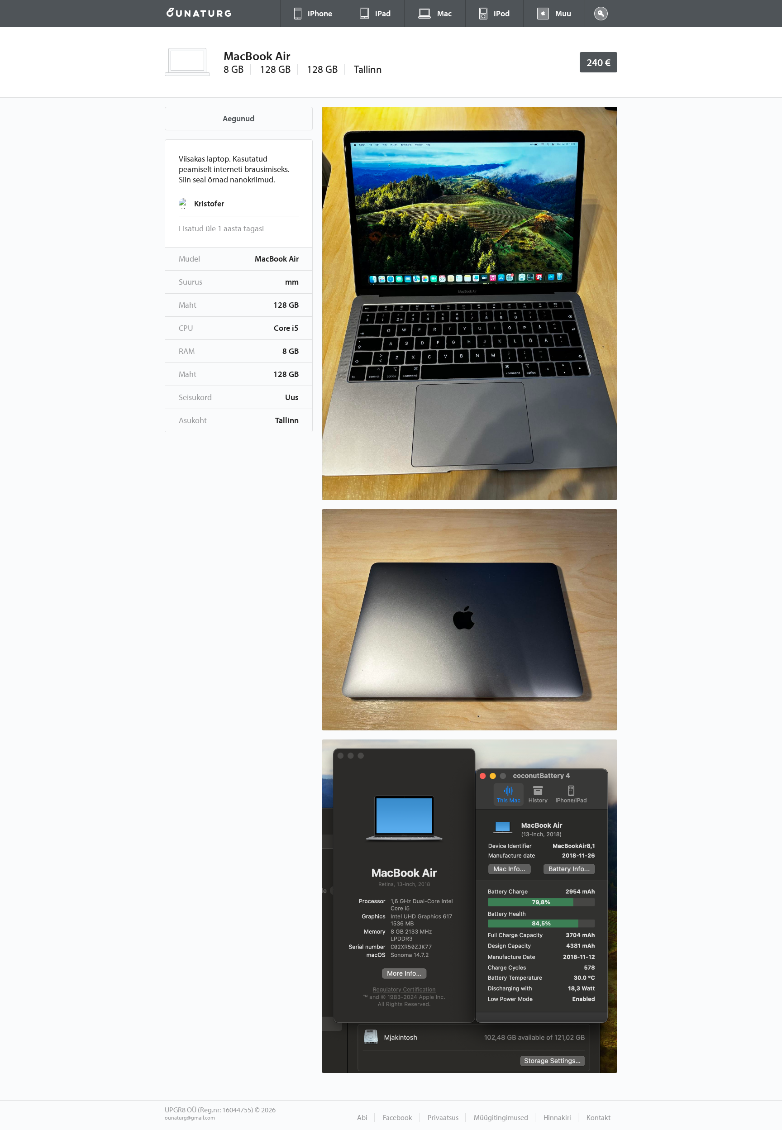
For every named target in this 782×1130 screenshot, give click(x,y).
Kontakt (598, 1117)
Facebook (397, 1117)
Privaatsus (443, 1117)
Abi (362, 1117)
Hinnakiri (557, 1117)
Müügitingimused (501, 1117)
